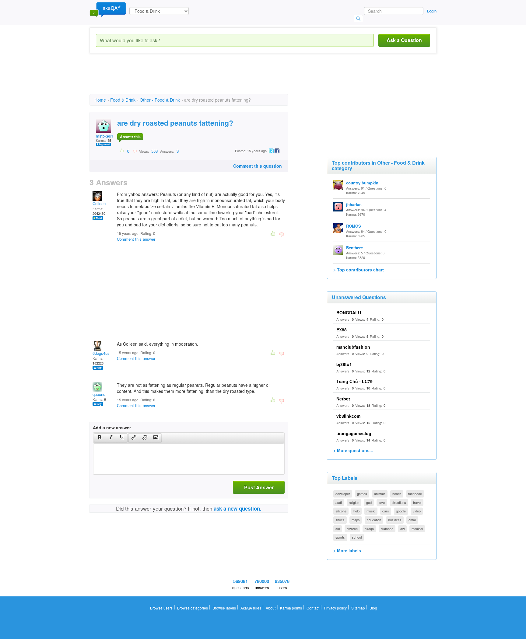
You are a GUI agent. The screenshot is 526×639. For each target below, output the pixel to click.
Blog (373, 607)
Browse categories (192, 607)
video (417, 510)
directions (399, 502)
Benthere (354, 247)
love (382, 502)
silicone (340, 510)
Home (100, 100)
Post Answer (259, 487)
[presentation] (99, 438)
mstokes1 (104, 136)
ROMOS (353, 226)
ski (337, 528)
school (357, 537)
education (374, 519)
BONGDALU (348, 312)
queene (99, 394)
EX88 (341, 329)
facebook (415, 493)
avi (402, 528)
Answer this (130, 136)
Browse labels (224, 607)
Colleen (99, 203)
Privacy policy (335, 607)
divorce (352, 528)
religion (354, 502)
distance (387, 528)
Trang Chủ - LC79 (354, 381)
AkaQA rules (250, 607)
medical (417, 528)
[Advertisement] (200, 79)
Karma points (291, 607)
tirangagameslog (353, 433)
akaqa (369, 528)
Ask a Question (404, 40)
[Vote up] (122, 150)
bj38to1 (344, 364)
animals (379, 493)
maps (356, 519)
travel (417, 502)
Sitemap (358, 607)
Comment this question (257, 166)
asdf (338, 502)
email (412, 519)
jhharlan (354, 204)
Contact (313, 607)
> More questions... (353, 450)
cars (385, 510)
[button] (99, 437)
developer (342, 493)
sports (340, 537)
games (362, 493)
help (356, 510)
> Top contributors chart (358, 270)
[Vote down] (134, 150)
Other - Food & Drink (160, 100)
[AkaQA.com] (108, 9)
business (395, 519)
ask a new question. (237, 508)
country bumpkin (362, 183)
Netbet (343, 399)
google (401, 510)
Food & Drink (122, 100)
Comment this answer (136, 239)
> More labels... (349, 550)
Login (432, 11)
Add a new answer (112, 427)
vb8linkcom (348, 416)
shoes (340, 519)
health (396, 493)
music (370, 510)
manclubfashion (353, 347)
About (270, 607)
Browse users (161, 607)
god (369, 502)
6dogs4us (101, 353)
